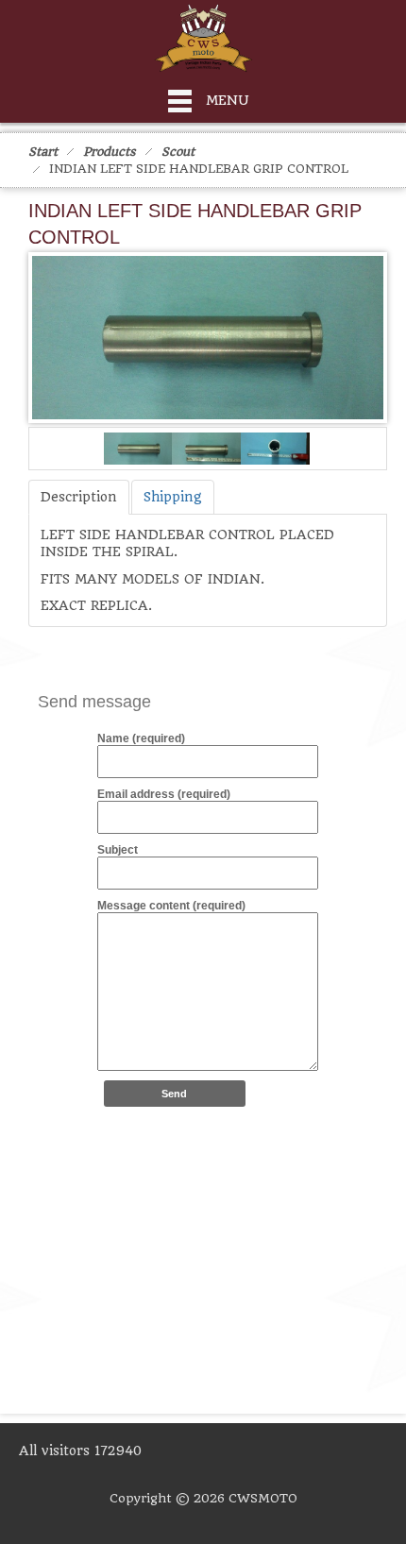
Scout (178, 151)
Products (109, 151)
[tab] (78, 497)
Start (43, 151)
